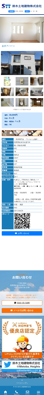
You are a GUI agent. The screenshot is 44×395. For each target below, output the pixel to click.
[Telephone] (16, 392)
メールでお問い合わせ (23, 310)
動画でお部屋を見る (23, 133)
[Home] (5, 392)
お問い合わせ (23, 233)
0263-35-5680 (23, 303)
